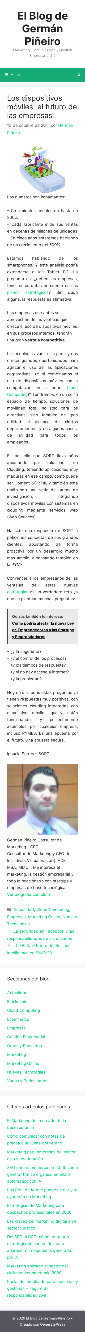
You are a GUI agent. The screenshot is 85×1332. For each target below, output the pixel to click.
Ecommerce (18, 1019)
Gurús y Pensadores (26, 1045)
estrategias (17, 592)
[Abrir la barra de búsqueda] (78, 75)
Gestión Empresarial (26, 1036)
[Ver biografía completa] (52, 894)
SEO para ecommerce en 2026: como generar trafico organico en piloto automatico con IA (42, 1174)
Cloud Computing (52, 909)
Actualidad (23, 909)
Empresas (16, 916)
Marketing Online (44, 916)
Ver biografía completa (28, 894)
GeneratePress (52, 1324)
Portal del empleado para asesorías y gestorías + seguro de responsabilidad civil (42, 1288)
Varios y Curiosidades (27, 1080)
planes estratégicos (28, 292)
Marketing (16, 1054)
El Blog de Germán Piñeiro (42, 28)
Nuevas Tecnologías (26, 1072)
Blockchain (17, 1001)
